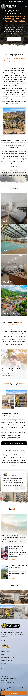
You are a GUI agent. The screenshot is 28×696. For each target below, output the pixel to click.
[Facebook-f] (2, 641)
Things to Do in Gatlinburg (9, 377)
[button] (26, 6)
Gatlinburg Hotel (18, 542)
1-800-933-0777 (10, 683)
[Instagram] (5, 641)
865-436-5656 (9, 680)
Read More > (12, 559)
